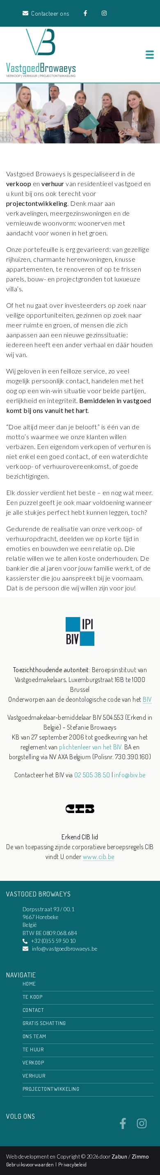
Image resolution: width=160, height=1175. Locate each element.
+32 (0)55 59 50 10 (53, 941)
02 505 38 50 (92, 775)
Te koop (32, 996)
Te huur (33, 1049)
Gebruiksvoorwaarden (30, 1164)
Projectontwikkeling (51, 1088)
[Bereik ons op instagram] (141, 1126)
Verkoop (33, 1062)
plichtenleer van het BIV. (91, 747)
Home (29, 983)
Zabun (119, 1156)
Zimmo (140, 1156)
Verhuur (34, 1075)
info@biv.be (129, 775)
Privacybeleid (72, 1164)
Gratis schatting (44, 1023)
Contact (33, 1010)
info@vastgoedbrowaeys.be (65, 948)
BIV (147, 699)
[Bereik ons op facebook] (122, 1126)
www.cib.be (98, 856)
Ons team (34, 1036)
